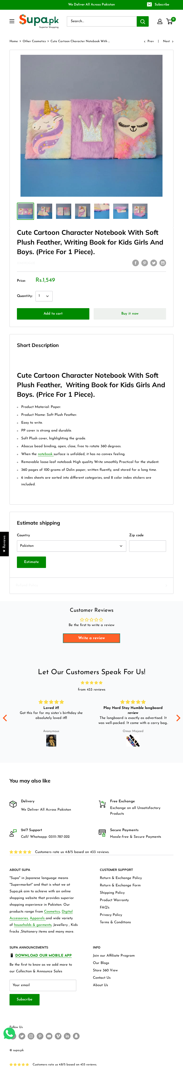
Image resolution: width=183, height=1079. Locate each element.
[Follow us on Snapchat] (76, 1036)
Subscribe (162, 4)
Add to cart (53, 314)
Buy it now (129, 314)
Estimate (31, 562)
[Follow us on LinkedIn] (67, 1036)
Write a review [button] (91, 638)
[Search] (143, 21)
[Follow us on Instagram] (31, 1036)
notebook (45, 454)
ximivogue (26, 263)
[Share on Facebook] (135, 263)
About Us (100, 985)
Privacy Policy (111, 915)
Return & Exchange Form (120, 885)
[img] (91, 683)
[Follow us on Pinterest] (40, 1036)
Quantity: (25, 296)
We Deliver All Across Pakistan (91, 4)
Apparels (38, 918)
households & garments (32, 925)
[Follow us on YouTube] (49, 1036)
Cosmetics (52, 911)
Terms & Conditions (115, 922)
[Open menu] (12, 21)
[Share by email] (162, 263)
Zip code (136, 535)
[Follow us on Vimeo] (58, 1036)
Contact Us (102, 978)
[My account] (160, 21)
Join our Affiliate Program (114, 956)
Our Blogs (101, 963)
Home (14, 41)
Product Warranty (114, 900)
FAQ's (104, 907)
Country (23, 535)
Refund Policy (27, 585)
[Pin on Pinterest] (144, 263)
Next (166, 41)
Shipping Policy (112, 893)
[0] (170, 21)
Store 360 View (105, 970)
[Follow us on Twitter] (22, 1036)
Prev (150, 41)
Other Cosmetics (34, 41)
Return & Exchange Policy (121, 878)
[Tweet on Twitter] (153, 263)
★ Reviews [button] (4, 544)
